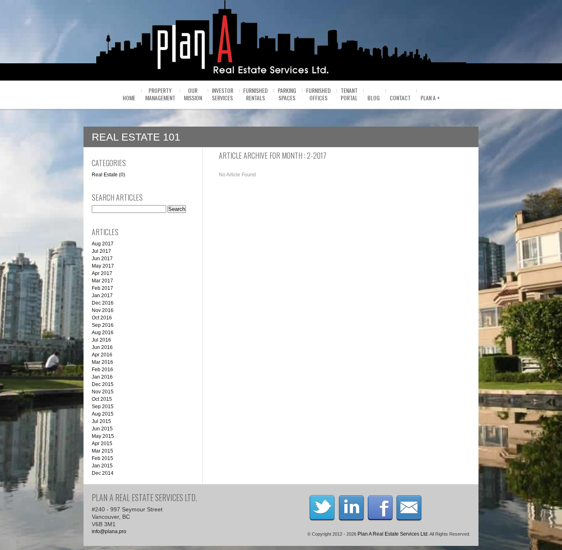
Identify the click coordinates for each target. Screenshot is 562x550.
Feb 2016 (102, 369)
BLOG (373, 97)
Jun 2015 (102, 429)
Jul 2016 (101, 340)
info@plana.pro (109, 531)
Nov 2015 (103, 392)
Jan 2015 (102, 466)
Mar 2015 (102, 451)
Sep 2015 (103, 406)
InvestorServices (222, 94)
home (129, 97)
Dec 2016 (103, 303)
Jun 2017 (102, 258)
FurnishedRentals (255, 94)
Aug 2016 (103, 332)
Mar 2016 (102, 362)
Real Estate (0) (108, 175)
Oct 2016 (102, 318)
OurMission (193, 94)
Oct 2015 (102, 399)
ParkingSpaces (287, 94)
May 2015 (103, 436)
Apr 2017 (102, 273)
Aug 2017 (103, 244)
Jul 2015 (101, 421)
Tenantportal (349, 94)
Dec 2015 (103, 384)
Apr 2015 (102, 443)
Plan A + (430, 97)
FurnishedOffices (318, 94)
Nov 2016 (103, 310)
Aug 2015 (103, 414)
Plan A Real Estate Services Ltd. (393, 534)
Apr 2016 (102, 355)
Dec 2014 (103, 473)
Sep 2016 (103, 325)
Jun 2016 (102, 347)
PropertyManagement (160, 94)
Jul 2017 (101, 251)
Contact (400, 97)
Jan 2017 (102, 295)
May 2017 (103, 266)
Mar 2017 (102, 281)
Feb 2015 (102, 458)
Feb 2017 (102, 288)
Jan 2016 (102, 377)
